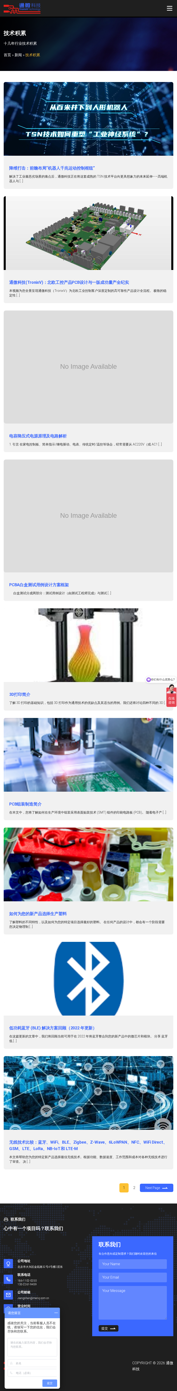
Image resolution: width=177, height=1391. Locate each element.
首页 (7, 55)
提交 (104, 1328)
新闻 (18, 55)
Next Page (152, 1188)
